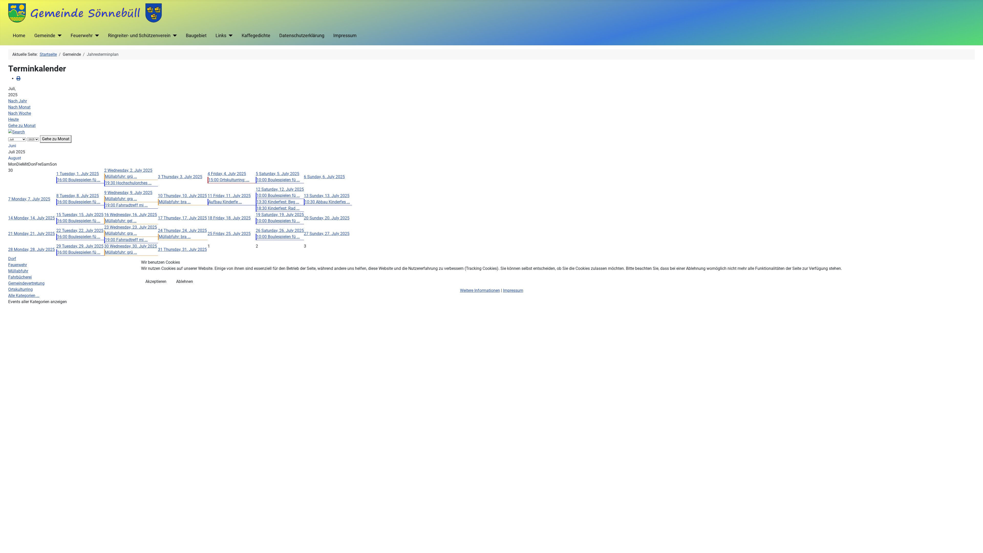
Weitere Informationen (480, 290)
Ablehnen (184, 281)
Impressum (513, 290)
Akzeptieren (155, 281)
